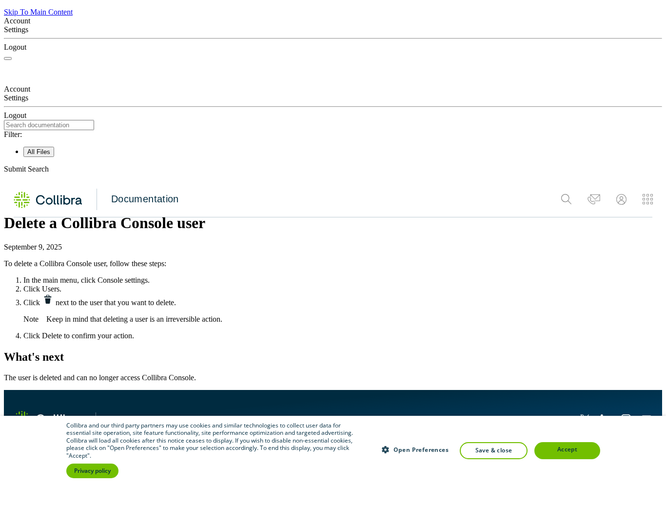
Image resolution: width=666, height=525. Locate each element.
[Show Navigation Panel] (8, 58)
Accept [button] (567, 449)
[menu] (607, 199)
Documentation (145, 199)
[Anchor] (75, 356)
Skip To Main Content (38, 12)
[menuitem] (566, 199)
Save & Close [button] (493, 450)
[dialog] (333, 470)
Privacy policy (92, 471)
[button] (333, 169)
